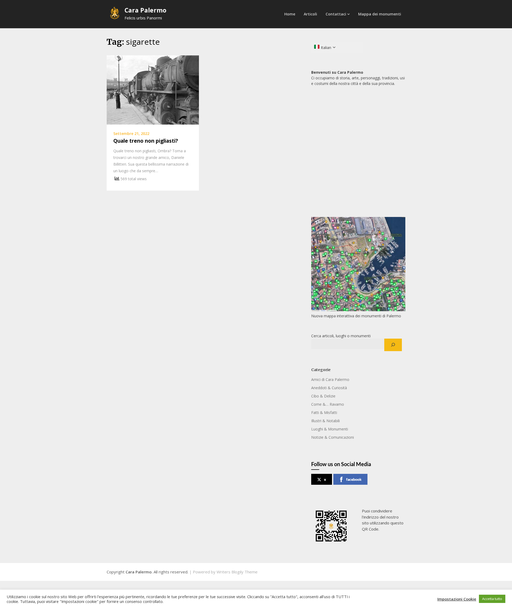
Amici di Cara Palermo (330, 379)
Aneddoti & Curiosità (329, 387)
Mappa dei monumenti (379, 14)
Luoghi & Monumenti (329, 429)
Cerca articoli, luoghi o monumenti (341, 335)
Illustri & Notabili (325, 420)
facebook (354, 479)
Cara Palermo (145, 10)
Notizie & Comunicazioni (332, 437)
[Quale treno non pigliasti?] (153, 89)
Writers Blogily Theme (237, 571)
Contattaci (336, 14)
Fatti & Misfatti (324, 412)
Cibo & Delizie (323, 396)
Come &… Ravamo (327, 404)
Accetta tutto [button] (492, 598)
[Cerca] (393, 345)
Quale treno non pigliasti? (145, 140)
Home (289, 14)
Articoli (310, 14)
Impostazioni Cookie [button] (456, 599)
